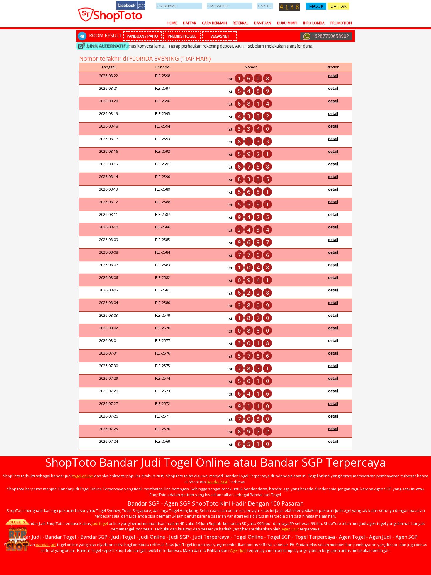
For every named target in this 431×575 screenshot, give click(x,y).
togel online (82, 476)
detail (333, 75)
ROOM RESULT (105, 35)
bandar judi (46, 544)
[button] (316, 6)
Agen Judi (238, 550)
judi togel (100, 523)
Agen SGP (290, 529)
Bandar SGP (217, 481)
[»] (102, 46)
